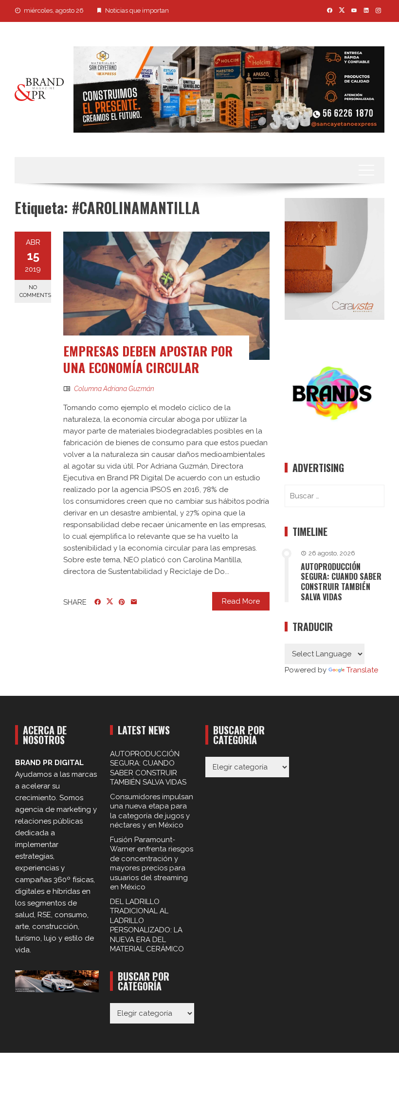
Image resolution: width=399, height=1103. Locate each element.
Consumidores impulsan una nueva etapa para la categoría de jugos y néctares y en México (151, 811)
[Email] (134, 602)
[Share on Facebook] (97, 602)
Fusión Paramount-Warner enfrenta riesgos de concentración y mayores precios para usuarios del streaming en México (151, 863)
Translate (362, 670)
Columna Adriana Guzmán (114, 389)
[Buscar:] (334, 496)
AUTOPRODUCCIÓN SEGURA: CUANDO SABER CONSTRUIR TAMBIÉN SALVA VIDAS (341, 582)
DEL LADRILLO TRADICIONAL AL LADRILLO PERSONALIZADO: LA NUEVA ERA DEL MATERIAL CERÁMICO (147, 925)
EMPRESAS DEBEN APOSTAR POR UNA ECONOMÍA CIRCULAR (148, 359)
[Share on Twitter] (110, 601)
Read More (241, 601)
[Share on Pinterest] (122, 602)
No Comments (35, 291)
